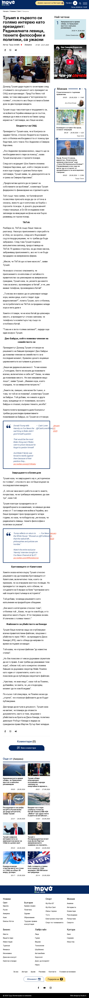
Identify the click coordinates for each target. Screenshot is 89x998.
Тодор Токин (79, 178)
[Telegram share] (15, 50)
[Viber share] (10, 50)
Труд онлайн (14, 45)
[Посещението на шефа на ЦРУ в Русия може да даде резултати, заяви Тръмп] (14, 799)
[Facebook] (38, 987)
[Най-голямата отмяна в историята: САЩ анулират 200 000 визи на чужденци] (39, 857)
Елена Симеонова (72, 35)
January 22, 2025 (56, 428)
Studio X (83, 995)
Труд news (80, 136)
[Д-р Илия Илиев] (80, 103)
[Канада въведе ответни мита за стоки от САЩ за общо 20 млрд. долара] (14, 857)
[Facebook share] (5, 50)
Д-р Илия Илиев (70, 103)
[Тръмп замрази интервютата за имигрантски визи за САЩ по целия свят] (14, 828)
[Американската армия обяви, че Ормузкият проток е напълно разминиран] (14, 769)
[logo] (8, 3)
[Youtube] (44, 987)
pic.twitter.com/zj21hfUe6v (24, 464)
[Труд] (43, 889)
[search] (80, 3)
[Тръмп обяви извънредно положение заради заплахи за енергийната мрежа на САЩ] (39, 769)
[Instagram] (50, 987)
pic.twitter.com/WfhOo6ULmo (26, 558)
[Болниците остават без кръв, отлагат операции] (70, 117)
